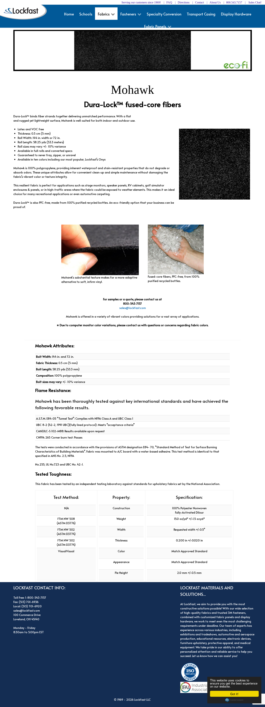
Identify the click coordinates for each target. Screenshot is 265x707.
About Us (215, 2)
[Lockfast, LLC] (25, 12)
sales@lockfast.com (132, 308)
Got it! (234, 694)
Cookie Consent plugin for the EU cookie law (234, 700)
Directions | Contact (191, 2)
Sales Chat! (254, 2)
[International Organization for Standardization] (191, 671)
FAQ (169, 2)
